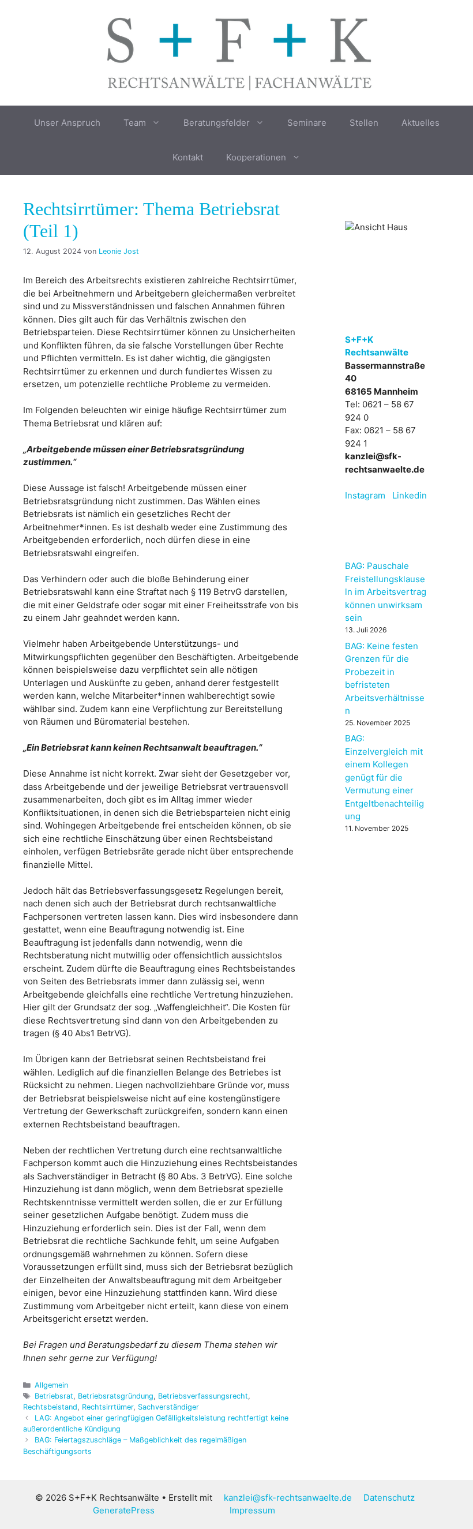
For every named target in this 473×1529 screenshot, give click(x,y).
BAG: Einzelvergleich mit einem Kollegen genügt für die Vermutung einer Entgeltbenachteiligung (384, 777)
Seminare (306, 122)
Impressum (252, 1510)
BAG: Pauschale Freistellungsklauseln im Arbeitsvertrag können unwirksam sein (385, 591)
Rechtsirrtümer (107, 1407)
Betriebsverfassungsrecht (203, 1396)
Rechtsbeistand (50, 1407)
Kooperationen (256, 157)
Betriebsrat (54, 1396)
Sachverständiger (168, 1407)
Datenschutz (389, 1497)
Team (134, 122)
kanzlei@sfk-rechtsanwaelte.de (288, 1497)
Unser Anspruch (67, 122)
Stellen (364, 122)
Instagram (365, 495)
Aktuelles (420, 122)
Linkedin (409, 495)
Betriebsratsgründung (115, 1396)
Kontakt (187, 157)
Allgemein (51, 1385)
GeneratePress (124, 1510)
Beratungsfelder (216, 122)
